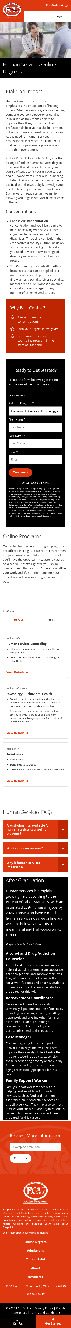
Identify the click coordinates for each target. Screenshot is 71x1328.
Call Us (18, 1323)
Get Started (53, 1323)
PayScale (36, 944)
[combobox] (35, 411)
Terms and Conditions (45, 1313)
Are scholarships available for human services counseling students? (28, 829)
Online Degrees (36, 1242)
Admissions (35, 1251)
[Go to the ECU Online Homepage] (12, 11)
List (53, 620)
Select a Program (21, 403)
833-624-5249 (55, 5)
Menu (61, 17)
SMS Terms (20, 516)
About (35, 1268)
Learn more (9, 1232)
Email (13, 452)
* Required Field (17, 395)
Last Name (17, 436)
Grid (20, 620)
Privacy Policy (43, 1308)
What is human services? (25, 848)
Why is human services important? (23, 865)
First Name (17, 420)
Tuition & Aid (35, 1259)
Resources (35, 1277)
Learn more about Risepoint (38, 516)
